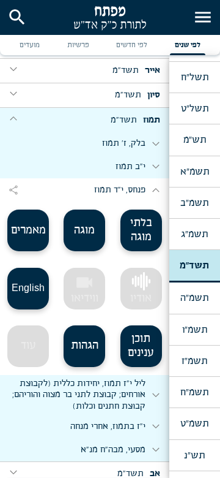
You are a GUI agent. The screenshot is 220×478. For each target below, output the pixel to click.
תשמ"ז (194, 361)
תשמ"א (194, 171)
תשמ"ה (194, 298)
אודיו (141, 298)
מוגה (84, 230)
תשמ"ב (194, 203)
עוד (28, 345)
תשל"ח (194, 77)
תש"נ (194, 455)
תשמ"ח (194, 392)
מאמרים (28, 230)
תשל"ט (194, 108)
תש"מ (194, 140)
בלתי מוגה (141, 230)
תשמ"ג (194, 234)
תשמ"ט (194, 423)
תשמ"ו (194, 330)
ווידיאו (84, 288)
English (28, 288)
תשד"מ (194, 265)
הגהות (84, 345)
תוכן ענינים (141, 346)
